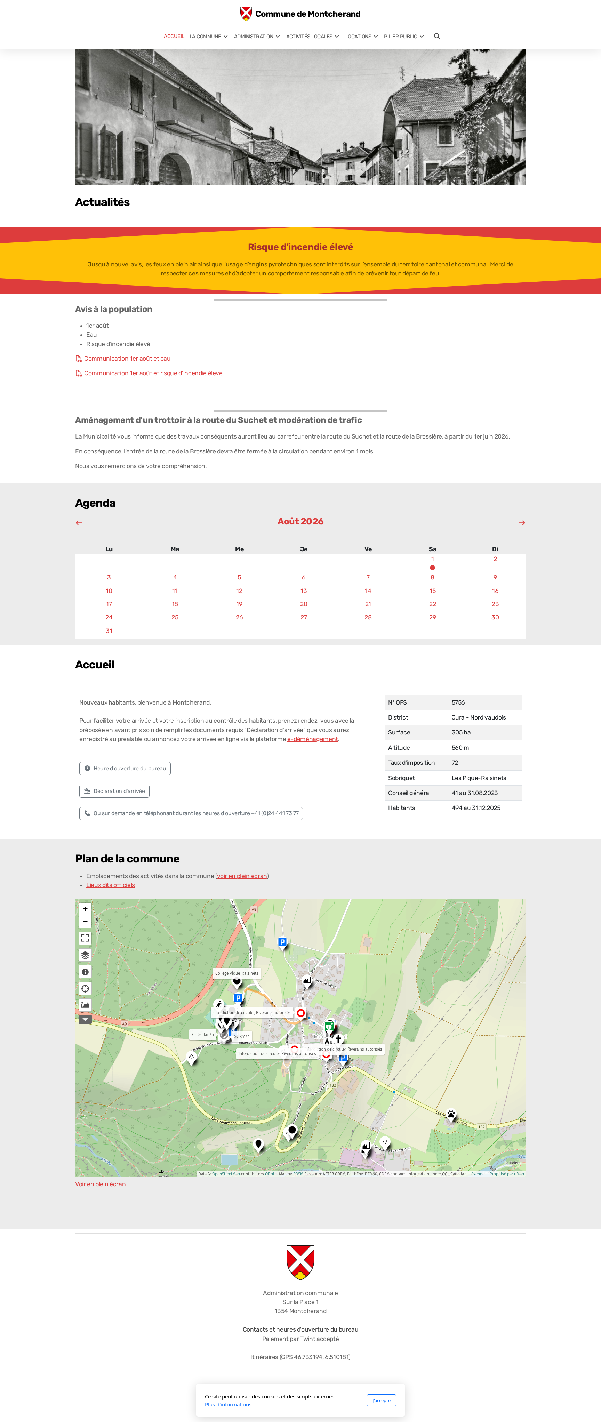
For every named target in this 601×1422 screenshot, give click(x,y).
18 (175, 604)
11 (174, 590)
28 (367, 617)
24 (108, 617)
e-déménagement (312, 739)
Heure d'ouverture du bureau (130, 768)
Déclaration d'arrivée (119, 791)
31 (109, 630)
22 (432, 604)
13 (303, 590)
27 (303, 617)
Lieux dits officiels (110, 885)
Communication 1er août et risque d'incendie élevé (153, 373)
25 (174, 617)
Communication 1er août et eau (127, 358)
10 (109, 590)
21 (368, 604)
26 (239, 617)
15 (432, 590)
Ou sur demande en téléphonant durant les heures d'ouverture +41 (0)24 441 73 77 (196, 813)
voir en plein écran (242, 876)
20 (303, 604)
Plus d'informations (228, 1404)
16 (495, 590)
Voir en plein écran (100, 1184)
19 (239, 604)
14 (368, 590)
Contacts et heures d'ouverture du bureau (301, 1329)
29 (432, 617)
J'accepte (381, 1400)
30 (495, 617)
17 (109, 604)
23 (495, 604)
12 (239, 590)
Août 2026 (300, 521)
